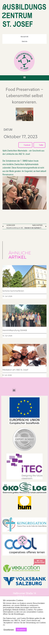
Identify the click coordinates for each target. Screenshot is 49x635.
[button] (25, 77)
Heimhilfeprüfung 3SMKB (14, 330)
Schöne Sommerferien (13, 291)
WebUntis (24, 41)
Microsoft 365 (24, 37)
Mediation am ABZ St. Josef (15, 370)
